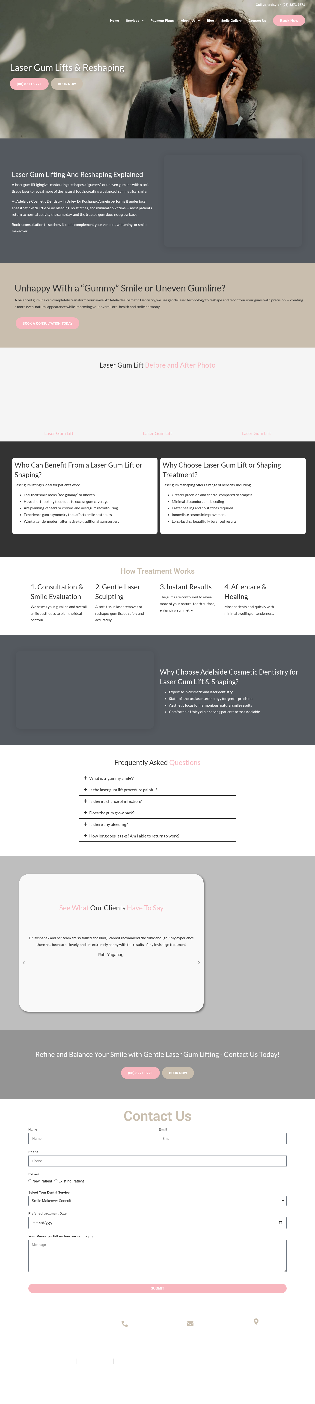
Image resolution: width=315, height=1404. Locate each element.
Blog (210, 20)
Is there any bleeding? (108, 824)
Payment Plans (162, 20)
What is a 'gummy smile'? (111, 778)
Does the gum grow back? (111, 812)
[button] (157, 778)
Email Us (190, 1338)
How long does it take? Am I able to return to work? (134, 835)
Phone (33, 1152)
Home (114, 20)
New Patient (42, 1181)
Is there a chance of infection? (115, 801)
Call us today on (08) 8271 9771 (280, 4)
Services (132, 20)
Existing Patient (71, 1181)
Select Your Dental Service (49, 1192)
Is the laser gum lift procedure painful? (123, 789)
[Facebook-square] (150, 1374)
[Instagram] (165, 1374)
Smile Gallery (231, 20)
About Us (188, 20)
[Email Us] (190, 1323)
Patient (33, 1174)
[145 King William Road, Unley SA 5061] (256, 1321)
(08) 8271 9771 (124, 1338)
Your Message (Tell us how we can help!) (60, 1236)
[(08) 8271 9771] (125, 1323)
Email (163, 1129)
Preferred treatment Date (47, 1213)
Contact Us (257, 20)
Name (32, 1129)
